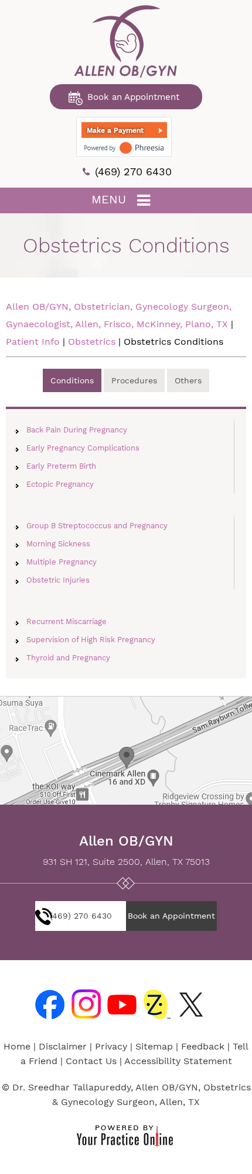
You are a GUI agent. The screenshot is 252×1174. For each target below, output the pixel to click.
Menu (108, 199)
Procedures (134, 380)
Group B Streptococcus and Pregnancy (97, 525)
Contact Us (91, 1060)
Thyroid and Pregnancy (68, 657)
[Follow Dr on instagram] (83, 1002)
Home (17, 1046)
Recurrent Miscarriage (66, 621)
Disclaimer (63, 1046)
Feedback (202, 1046)
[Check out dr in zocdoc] (156, 1002)
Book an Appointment (133, 97)
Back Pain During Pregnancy (76, 429)
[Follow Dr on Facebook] (47, 1002)
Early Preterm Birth (61, 466)
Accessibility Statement (178, 1060)
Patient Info (33, 341)
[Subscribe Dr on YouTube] (120, 1002)
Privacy (111, 1046)
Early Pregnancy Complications (82, 448)
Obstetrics (93, 341)
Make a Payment (115, 130)
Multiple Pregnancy (61, 561)
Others (188, 380)
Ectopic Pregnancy (60, 484)
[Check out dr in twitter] (192, 1002)
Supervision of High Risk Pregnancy (90, 639)
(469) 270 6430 (133, 171)
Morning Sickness (58, 543)
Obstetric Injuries (58, 580)
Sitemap (154, 1046)
